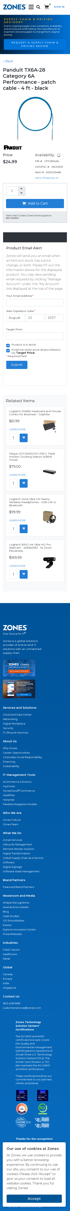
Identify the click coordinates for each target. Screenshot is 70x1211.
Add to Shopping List (47, 177)
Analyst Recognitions (16, 902)
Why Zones (10, 748)
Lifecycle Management (17, 844)
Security (8, 728)
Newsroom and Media (19, 895)
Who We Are (12, 813)
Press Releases (12, 934)
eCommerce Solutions (17, 781)
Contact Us (11, 996)
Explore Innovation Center (19, 929)
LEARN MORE (17, 429)
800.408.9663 (11, 1003)
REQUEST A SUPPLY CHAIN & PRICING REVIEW (35, 44)
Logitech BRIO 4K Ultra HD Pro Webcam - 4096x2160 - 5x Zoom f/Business (30, 547)
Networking (10, 719)
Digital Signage (12, 866)
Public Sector (11, 949)
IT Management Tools (19, 775)
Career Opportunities (16, 752)
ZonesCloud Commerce (19, 790)
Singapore (9, 987)
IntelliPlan (9, 795)
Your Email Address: (19, 295)
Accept (34, 1199)
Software (8, 862)
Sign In (59, 6)
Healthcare (10, 954)
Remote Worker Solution (18, 848)
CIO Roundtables (13, 920)
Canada (8, 974)
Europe (7, 978)
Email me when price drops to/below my (35, 351)
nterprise (8, 799)
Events (7, 925)
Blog (6, 911)
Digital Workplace (14, 723)
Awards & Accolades (16, 907)
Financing (9, 761)
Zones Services (12, 840)
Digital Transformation (16, 853)
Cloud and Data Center (17, 714)
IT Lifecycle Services (15, 732)
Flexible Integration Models (20, 804)
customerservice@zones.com (22, 1007)
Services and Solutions (19, 707)
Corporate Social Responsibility (22, 757)
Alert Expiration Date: (20, 311)
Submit (17, 365)
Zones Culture (12, 819)
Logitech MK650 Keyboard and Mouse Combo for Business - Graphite (35, 413)
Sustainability (11, 766)
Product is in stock (23, 344)
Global (7, 967)
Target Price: (14, 329)
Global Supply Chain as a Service (23, 857)
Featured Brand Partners (18, 887)
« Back (8, 61)
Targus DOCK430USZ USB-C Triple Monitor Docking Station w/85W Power (32, 456)
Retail (6, 958)
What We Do (12, 833)
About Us (10, 741)
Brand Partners (14, 880)
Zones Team (10, 824)
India (6, 983)
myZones (9, 786)
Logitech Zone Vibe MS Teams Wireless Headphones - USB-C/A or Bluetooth (32, 502)
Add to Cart (37, 203)
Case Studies (11, 916)
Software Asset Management (21, 871)
